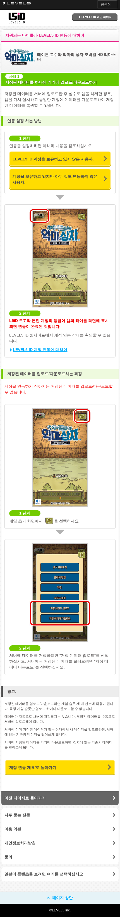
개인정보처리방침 (20, 843)
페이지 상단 (62, 897)
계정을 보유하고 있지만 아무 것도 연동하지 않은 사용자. (55, 179)
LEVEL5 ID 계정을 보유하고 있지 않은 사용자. (53, 159)
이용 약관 (12, 829)
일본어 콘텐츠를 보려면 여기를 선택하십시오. (44, 874)
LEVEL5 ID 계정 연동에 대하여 (40, 349)
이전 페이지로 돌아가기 (25, 798)
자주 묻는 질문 (17, 815)
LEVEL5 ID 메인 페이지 (96, 16)
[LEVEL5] (17, 3)
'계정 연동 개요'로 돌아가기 (32, 767)
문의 (8, 857)
